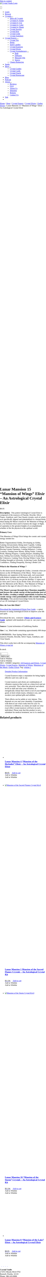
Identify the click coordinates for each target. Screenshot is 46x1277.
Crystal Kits (14, 31)
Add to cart (5, 656)
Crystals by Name (17, 21)
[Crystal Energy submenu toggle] (18, 38)
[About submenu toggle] (11, 82)
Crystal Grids (15, 34)
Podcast (8, 80)
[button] (6, 659)
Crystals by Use (16, 23)
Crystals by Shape (17, 27)
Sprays (17, 60)
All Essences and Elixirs (29, 663)
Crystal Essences (16, 47)
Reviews (13, 84)
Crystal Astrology (16, 36)
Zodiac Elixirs (13, 667)
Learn (7, 12)
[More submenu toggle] (10, 67)
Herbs (12, 42)
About (7, 82)
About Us (13, 88)
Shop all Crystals (16, 18)
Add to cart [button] (16, 918)
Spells (7, 64)
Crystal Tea (14, 40)
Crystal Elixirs (15, 49)
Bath (16, 53)
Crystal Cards (15, 71)
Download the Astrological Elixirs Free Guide (18, 609)
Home (2, 103)
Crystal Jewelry (16, 29)
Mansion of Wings (26, 665)
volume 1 (27, 667)
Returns (13, 93)
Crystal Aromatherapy (18, 51)
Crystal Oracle (15, 73)
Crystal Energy (11, 38)
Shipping (13, 91)
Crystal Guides (15, 69)
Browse (8, 14)
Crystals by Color (16, 25)
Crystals (8, 16)
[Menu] (1, 7)
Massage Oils (20, 58)
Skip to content (6, 1)
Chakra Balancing (17, 62)
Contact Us (14, 95)
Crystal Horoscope (17, 75)
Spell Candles (15, 45)
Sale (6, 97)
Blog (7, 77)
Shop (8, 103)
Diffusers (18, 56)
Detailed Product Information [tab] (16, 671)
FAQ (12, 86)
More (7, 66)
